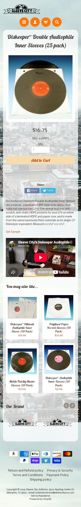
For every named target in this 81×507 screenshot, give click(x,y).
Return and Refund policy (25, 470)
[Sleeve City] (21, 9)
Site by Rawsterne (40, 496)
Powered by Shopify (40, 499)
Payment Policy (58, 475)
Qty (40, 144)
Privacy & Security (60, 470)
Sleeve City (31, 490)
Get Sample (13, 232)
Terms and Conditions (27, 475)
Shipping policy (40, 480)
